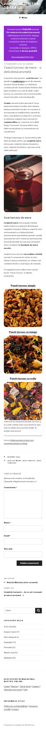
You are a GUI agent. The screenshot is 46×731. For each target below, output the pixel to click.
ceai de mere (14, 461)
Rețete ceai (9, 653)
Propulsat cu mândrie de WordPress (19, 725)
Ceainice (35, 686)
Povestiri (8, 647)
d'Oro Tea (8, 627)
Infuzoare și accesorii (13, 690)
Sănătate (8, 658)
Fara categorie (10, 637)
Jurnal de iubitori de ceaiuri (22, 5)
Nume (7, 523)
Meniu (24, 18)
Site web (8, 549)
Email (7, 536)
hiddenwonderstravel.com (22, 440)
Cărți (25, 690)
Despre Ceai (13, 457)
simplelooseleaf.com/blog (15, 443)
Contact (15, 709)
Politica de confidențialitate (16, 706)
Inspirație (8, 642)
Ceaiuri (7, 686)
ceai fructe (29, 461)
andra (29, 64)
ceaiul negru (19, 81)
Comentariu (10, 487)
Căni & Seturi (25, 686)
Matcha (14, 686)
